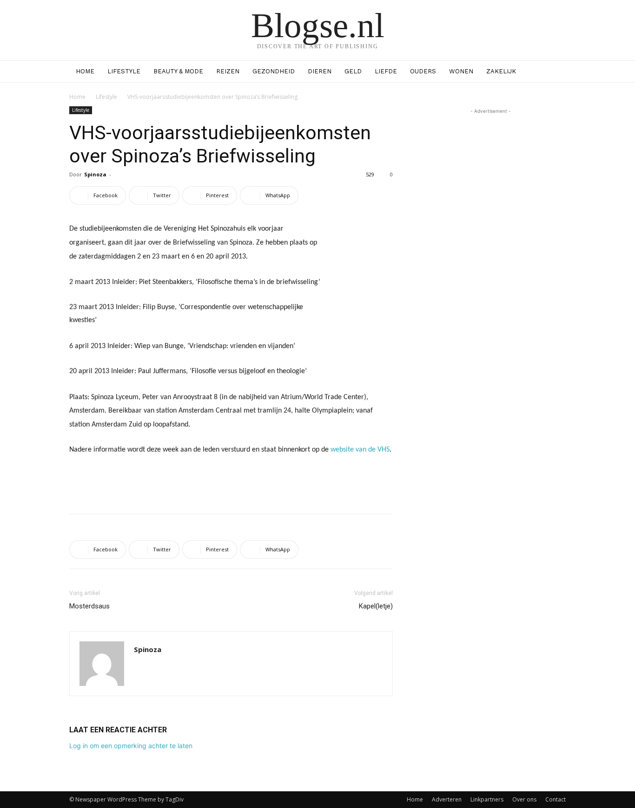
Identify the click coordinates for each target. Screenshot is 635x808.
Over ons (524, 799)
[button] (554, 72)
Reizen (227, 71)
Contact (555, 799)
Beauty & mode (178, 71)
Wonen (461, 71)
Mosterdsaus (89, 606)
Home (85, 71)
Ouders (423, 71)
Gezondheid (273, 71)
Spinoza (95, 174)
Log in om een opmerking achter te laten (130, 746)
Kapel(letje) (376, 606)
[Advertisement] (231, 483)
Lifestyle (123, 71)
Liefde (386, 71)
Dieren (319, 71)
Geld (353, 71)
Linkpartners (486, 799)
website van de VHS (360, 449)
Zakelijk (501, 71)
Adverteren (447, 799)
